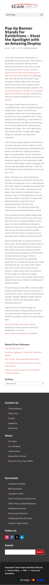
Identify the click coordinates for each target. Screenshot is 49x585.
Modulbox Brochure (17, 508)
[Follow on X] (17, 537)
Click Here (9, 324)
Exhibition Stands (30, 48)
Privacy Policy (13, 570)
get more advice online (25, 324)
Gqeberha (12, 423)
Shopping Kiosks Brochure (20, 518)
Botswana (12, 428)
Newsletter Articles (17, 456)
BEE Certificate (15, 489)
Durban (11, 418)
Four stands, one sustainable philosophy (22, 359)
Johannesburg (14, 408)
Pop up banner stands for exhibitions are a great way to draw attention (24, 90)
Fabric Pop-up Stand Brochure (22, 503)
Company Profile (15, 493)
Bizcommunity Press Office (20, 461)
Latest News (14, 451)
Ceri (8, 48)
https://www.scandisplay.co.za (17, 333)
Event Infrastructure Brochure (22, 498)
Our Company (14, 446)
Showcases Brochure (18, 513)
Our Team (12, 441)
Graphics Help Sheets (18, 523)
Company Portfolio (16, 484)
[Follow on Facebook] (12, 537)
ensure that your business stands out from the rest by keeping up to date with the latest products (22, 72)
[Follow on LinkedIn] (22, 537)
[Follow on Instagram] (7, 537)
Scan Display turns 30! (14, 348)
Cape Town (13, 413)
